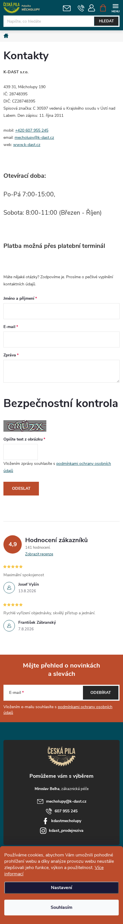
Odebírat (100, 692)
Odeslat (21, 488)
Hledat (106, 21)
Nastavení (61, 887)
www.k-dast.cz (26, 144)
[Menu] (115, 7)
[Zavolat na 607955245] (81, 8)
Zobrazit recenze (39, 554)
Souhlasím (61, 907)
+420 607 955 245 (31, 130)
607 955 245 (66, 811)
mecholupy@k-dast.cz (66, 801)
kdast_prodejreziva (66, 830)
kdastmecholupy (66, 821)
